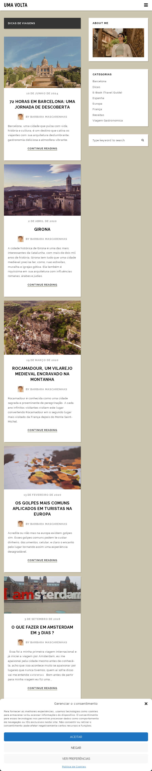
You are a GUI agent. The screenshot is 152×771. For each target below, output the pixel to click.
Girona (42, 229)
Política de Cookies (74, 766)
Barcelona (99, 81)
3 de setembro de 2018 (42, 619)
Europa (97, 103)
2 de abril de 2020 (42, 221)
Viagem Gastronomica (108, 120)
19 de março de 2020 (42, 360)
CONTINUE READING (42, 148)
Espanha (98, 98)
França (97, 109)
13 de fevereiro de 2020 (42, 494)
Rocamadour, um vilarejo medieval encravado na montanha (43, 374)
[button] (146, 704)
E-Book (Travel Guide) (107, 92)
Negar (76, 748)
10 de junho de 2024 (42, 93)
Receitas (98, 114)
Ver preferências (76, 759)
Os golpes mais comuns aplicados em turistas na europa (43, 509)
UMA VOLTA (16, 5)
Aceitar (76, 737)
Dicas (96, 87)
